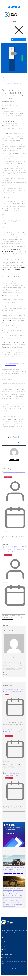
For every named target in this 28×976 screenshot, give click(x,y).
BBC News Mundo (10, 79)
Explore (7, 736)
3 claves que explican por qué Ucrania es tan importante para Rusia (15, 364)
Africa (6, 694)
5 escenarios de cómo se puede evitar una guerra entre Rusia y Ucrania (15, 258)
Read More (5, 544)
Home (7, 76)
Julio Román (7, 105)
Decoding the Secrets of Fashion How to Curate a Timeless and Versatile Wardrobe (13, 766)
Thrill (11, 736)
